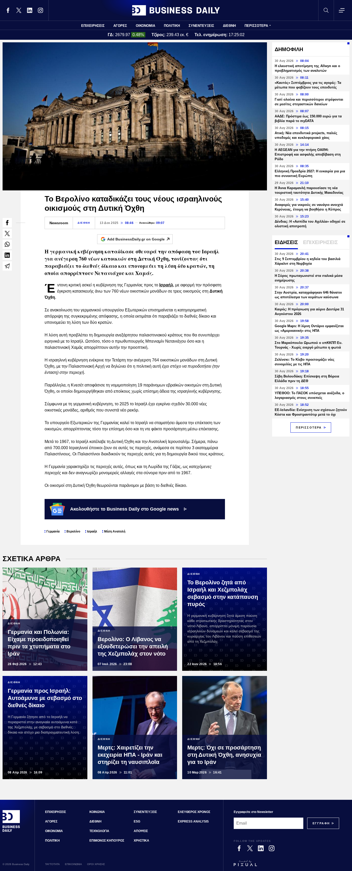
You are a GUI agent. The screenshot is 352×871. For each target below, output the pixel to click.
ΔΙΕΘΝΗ (229, 26)
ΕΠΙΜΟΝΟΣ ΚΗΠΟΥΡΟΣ (106, 840)
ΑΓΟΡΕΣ (120, 26)
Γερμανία (53, 531)
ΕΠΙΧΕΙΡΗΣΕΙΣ (93, 26)
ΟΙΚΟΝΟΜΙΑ (145, 26)
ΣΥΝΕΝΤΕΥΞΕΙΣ (201, 26)
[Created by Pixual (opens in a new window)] (286, 865)
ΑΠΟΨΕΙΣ (141, 831)
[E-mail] (7, 266)
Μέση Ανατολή (114, 531)
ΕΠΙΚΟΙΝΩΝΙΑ (73, 864)
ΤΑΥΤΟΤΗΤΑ (52, 864)
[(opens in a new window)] (8, 10)
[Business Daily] (176, 10)
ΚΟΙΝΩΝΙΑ (97, 812)
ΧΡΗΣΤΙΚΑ (141, 840)
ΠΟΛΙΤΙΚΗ (172, 26)
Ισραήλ (166, 285)
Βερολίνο (73, 531)
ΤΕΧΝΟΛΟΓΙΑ (99, 831)
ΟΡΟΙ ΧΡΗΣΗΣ (96, 864)
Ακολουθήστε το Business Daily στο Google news (124, 509)
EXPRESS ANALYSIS (193, 821)
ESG (137, 821)
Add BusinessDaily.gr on (136, 239)
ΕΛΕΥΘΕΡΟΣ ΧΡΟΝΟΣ (194, 812)
